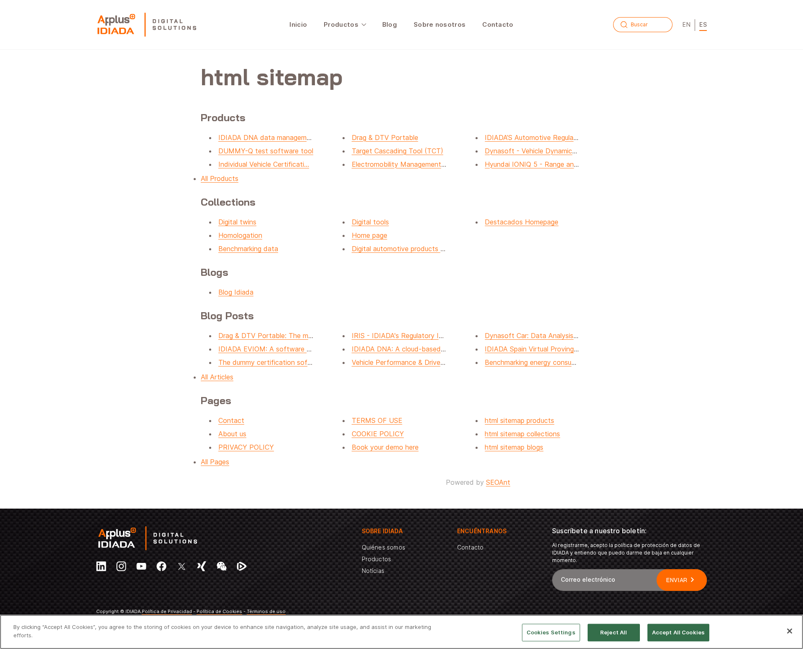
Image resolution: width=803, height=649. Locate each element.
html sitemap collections (522, 434)
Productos (376, 558)
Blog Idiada (235, 292)
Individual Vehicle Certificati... (263, 164)
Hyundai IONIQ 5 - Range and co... (539, 164)
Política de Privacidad (167, 611)
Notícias (373, 570)
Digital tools (370, 222)
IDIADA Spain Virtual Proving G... (535, 349)
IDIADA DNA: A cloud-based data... (407, 349)
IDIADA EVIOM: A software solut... (272, 349)
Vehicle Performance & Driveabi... (403, 362)
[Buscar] (624, 25)
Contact (231, 420)
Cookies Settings (551, 632)
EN (686, 24)
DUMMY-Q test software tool (265, 151)
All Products (219, 178)
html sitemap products (519, 420)
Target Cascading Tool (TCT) (397, 151)
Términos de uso (266, 611)
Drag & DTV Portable (385, 137)
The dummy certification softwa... (271, 362)
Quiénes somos (383, 547)
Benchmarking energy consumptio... (539, 362)
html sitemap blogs (514, 447)
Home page (369, 235)
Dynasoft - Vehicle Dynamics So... (538, 151)
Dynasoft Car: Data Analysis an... (536, 335)
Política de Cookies (219, 611)
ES (703, 24)
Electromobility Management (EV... (405, 164)
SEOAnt (498, 482)
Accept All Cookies (678, 632)
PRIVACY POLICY (246, 447)
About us (232, 434)
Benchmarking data (248, 248)
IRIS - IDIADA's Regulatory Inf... (401, 335)
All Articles (217, 377)
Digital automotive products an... (402, 248)
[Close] (789, 631)
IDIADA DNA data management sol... (275, 137)
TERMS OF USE (377, 420)
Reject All (613, 632)
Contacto (470, 547)
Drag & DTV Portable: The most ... (272, 335)
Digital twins (237, 222)
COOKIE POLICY (378, 434)
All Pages (215, 462)
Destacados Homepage (521, 222)
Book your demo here (385, 447)
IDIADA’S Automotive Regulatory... (538, 137)
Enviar (677, 580)
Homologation (240, 235)
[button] (345, 24)
